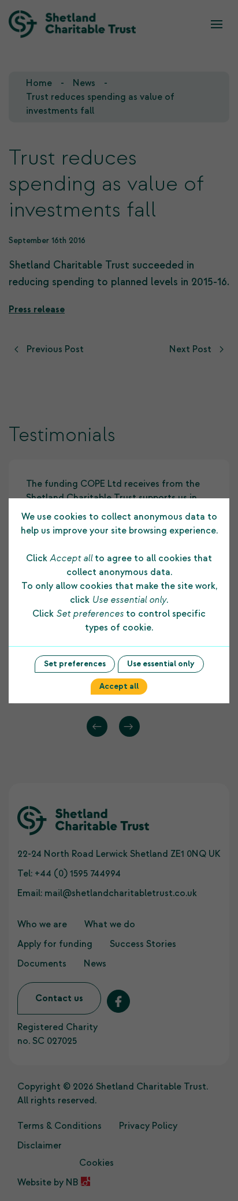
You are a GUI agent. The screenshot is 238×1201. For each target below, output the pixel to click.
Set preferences (75, 664)
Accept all (119, 686)
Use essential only (161, 664)
